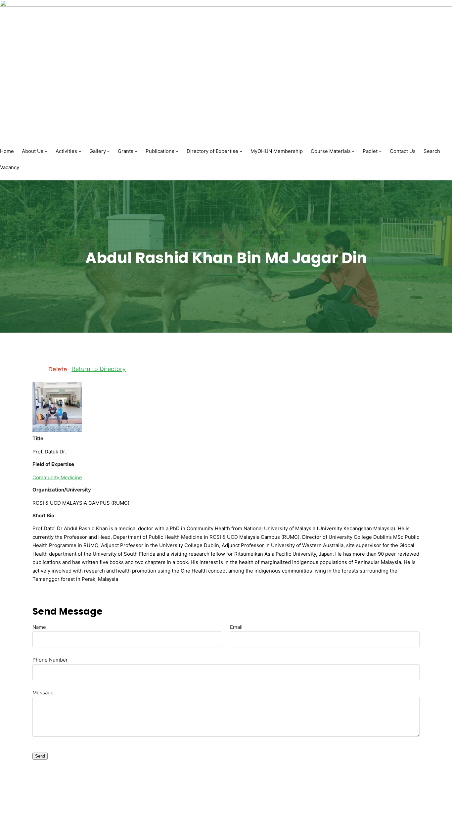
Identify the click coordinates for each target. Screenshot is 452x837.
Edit (38, 369)
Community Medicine (57, 477)
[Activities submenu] (79, 151)
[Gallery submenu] (108, 151)
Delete (57, 369)
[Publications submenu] (177, 151)
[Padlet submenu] (380, 151)
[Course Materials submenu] (353, 151)
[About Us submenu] (46, 151)
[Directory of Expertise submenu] (241, 151)
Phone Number (50, 660)
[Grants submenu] (136, 151)
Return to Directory (98, 368)
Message (43, 692)
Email (236, 627)
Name (39, 627)
